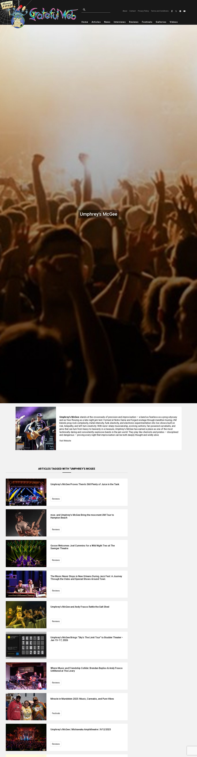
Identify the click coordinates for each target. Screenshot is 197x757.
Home (84, 22)
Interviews (120, 22)
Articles (96, 22)
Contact (132, 11)
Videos (174, 22)
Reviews (133, 22)
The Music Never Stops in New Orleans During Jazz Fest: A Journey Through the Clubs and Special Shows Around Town (86, 577)
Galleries (161, 22)
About (125, 11)
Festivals (147, 22)
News (107, 22)
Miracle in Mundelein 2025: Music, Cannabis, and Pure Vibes (82, 698)
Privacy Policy (143, 11)
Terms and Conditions (160, 11)
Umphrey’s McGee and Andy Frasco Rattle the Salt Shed (79, 606)
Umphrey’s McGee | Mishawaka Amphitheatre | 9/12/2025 (80, 729)
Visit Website (65, 441)
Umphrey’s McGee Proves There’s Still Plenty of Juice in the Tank (84, 484)
